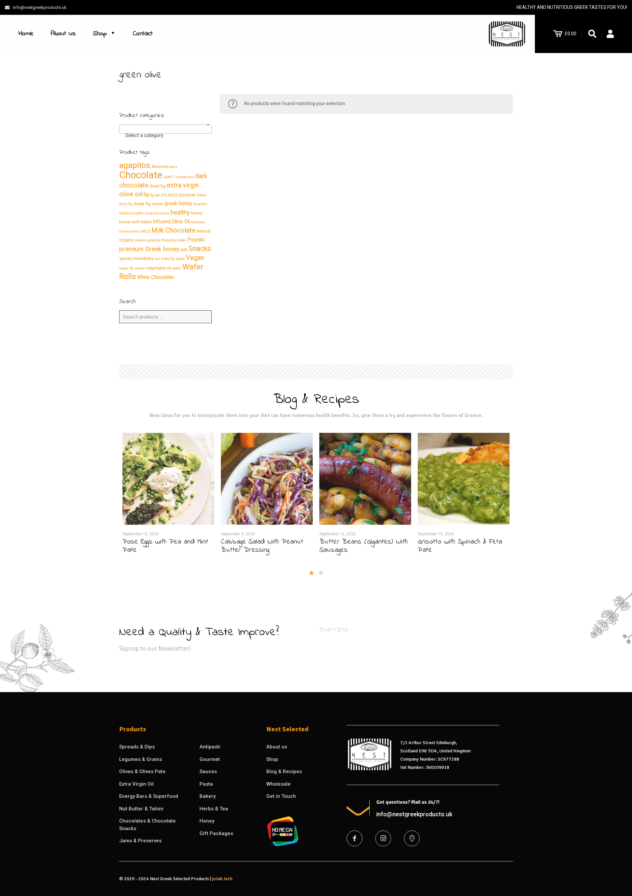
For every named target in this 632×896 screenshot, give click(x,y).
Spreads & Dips (137, 747)
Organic (126, 240)
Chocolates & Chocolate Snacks (147, 824)
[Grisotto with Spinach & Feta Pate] (464, 479)
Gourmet (187, 194)
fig (146, 194)
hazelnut (200, 204)
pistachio (154, 240)
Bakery (207, 796)
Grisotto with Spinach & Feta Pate (460, 546)
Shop (272, 759)
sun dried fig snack (169, 259)
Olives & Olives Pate (142, 771)
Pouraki (195, 240)
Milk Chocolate (173, 230)
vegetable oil (158, 268)
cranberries (184, 177)
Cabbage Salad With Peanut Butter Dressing (262, 546)
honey (196, 212)
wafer (176, 268)
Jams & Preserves (140, 841)
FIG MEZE (170, 195)
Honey (206, 821)
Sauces (208, 771)
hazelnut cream (157, 213)
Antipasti (209, 747)
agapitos (134, 165)
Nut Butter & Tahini (141, 809)
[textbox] (165, 135)
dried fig (157, 185)
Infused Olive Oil (171, 221)
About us (276, 747)
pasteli (140, 240)
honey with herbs (135, 221)
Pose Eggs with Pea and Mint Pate (165, 546)
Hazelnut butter (131, 213)
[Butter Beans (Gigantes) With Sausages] (365, 479)
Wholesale (278, 784)
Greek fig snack (148, 203)
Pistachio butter (174, 240)
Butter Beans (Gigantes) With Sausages (363, 546)
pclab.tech (222, 879)
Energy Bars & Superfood (148, 796)
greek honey (178, 203)
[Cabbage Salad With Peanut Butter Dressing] (267, 479)
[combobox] (165, 129)
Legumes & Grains (140, 759)
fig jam (155, 195)
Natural (203, 231)
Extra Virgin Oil (136, 784)
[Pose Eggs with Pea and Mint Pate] (168, 479)
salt (184, 249)
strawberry (143, 258)
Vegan (195, 258)
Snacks (200, 248)
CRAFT (168, 177)
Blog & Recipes (284, 771)
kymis (135, 231)
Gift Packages (216, 833)
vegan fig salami (132, 268)
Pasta (206, 784)
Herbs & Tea (213, 809)
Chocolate (140, 175)
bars (173, 167)
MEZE (145, 231)
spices (125, 258)
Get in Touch (281, 796)
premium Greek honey (149, 249)
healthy (180, 212)
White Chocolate (155, 277)
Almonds (160, 166)
